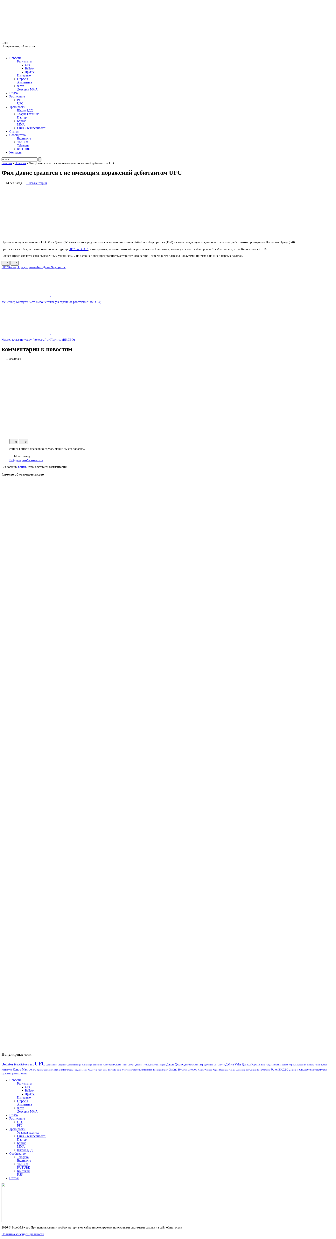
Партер (22, 117)
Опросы (22, 79)
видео (283, 1069)
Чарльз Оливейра (237, 1070)
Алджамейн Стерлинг (56, 1065)
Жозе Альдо (266, 1065)
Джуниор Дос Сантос (214, 1065)
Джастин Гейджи (157, 1065)
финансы (16, 1073)
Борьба (21, 121)
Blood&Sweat (21, 1064)
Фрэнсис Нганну (160, 1070)
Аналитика (24, 82)
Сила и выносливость (31, 128)
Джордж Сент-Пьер (193, 1065)
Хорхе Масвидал (220, 1070)
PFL (20, 100)
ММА (21, 124)
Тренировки (17, 107)
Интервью (24, 75)
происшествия (305, 1069)
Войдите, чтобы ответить (26, 460)
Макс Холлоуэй (89, 1070)
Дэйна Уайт (233, 1064)
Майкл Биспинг (58, 1069)
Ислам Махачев (280, 1064)
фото (24, 1073)
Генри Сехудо (128, 1065)
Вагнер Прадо (17, 267)
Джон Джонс (175, 1064)
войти (22, 467)
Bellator (30, 68)
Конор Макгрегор (24, 1069)
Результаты (24, 61)
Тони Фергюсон (124, 1070)
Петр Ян (112, 1070)
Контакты (15, 152)
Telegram (23, 145)
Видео (13, 93)
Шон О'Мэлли (263, 1070)
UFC (28, 65)
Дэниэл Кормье (251, 1064)
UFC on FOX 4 (78, 249)
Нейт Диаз (102, 1070)
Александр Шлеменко (92, 1065)
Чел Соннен (251, 1070)
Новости (15, 58)
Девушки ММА (27, 89)
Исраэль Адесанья (297, 1064)
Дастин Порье (142, 1064)
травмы (31, 267)
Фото (20, 86)
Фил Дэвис (43, 267)
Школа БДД (25, 110)
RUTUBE (23, 149)
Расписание (17, 96)
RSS (20, 1174)
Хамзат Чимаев (205, 1070)
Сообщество (17, 135)
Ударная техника (28, 114)
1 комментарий (37, 183)
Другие (30, 72)
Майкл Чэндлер (74, 1070)
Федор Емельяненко (142, 1070)
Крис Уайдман (44, 1070)
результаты (320, 1069)
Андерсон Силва (112, 1064)
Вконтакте (24, 138)
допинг (292, 1070)
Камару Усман (313, 1065)
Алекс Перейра (74, 1065)
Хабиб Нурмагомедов (183, 1069)
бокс (274, 1069)
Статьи (14, 131)
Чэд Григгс (58, 267)
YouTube (22, 142)
